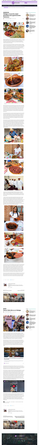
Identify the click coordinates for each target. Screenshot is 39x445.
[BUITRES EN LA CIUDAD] (5, 12)
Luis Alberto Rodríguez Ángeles (8, 18)
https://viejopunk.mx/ (10, 284)
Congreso (30, 29)
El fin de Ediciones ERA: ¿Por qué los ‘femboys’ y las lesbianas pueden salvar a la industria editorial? (7, 300)
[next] (34, 7)
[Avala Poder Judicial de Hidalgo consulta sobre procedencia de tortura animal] (27, 30)
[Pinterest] (6, 20)
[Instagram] (33, 0)
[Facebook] (31, 0)
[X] (5, 20)
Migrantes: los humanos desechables (7, 290)
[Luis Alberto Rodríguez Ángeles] (3, 18)
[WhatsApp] (9, 20)
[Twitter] (32, 0)
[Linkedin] (8, 20)
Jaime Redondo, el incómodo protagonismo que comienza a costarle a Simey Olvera (14, 300)
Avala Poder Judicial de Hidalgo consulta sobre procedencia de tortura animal (32, 31)
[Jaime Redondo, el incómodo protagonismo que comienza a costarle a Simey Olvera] (13, 298)
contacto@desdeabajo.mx (20, 439)
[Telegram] (34, 0)
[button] (35, 5)
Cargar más (31, 33)
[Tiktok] (20, 441)
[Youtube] (35, 0)
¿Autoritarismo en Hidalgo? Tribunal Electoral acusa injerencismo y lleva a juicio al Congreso (18, 7)
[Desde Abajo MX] (19, 3)
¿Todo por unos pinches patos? (20, 290)
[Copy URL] (13, 20)
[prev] (33, 7)
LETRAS (8, 12)
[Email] (12, 20)
